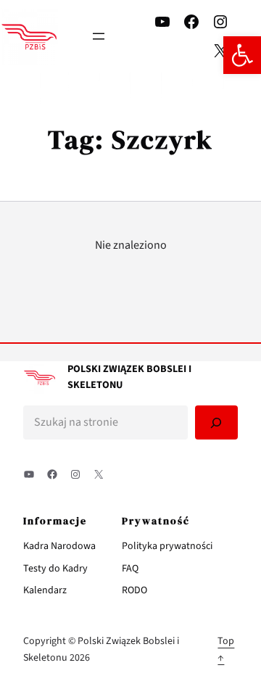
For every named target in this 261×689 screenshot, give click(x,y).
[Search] (216, 422)
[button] (242, 55)
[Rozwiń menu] (98, 36)
